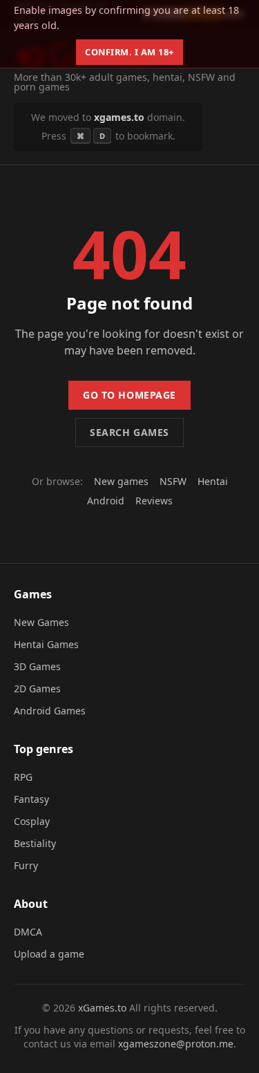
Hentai (213, 481)
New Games (41, 622)
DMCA (28, 931)
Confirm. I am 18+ (129, 52)
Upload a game (49, 953)
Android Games (50, 710)
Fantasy (31, 799)
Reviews (154, 500)
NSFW (173, 481)
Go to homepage (129, 394)
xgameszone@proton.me (175, 1043)
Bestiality (35, 843)
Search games (129, 432)
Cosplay (32, 821)
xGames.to (102, 1007)
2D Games (37, 688)
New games (121, 481)
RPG (23, 777)
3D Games (37, 666)
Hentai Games (46, 644)
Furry (26, 865)
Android (105, 500)
